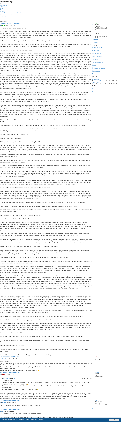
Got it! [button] (114, 419)
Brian (96, 23)
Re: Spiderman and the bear (10, 357)
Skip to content (3, 5)
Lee (96, 400)
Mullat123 (97, 372)
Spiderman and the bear (8, 15)
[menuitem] (1, 8)
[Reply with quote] (91, 23)
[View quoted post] (14, 378)
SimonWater (97, 32)
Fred (96, 356)
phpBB (99, 80)
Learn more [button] (40, 419)
